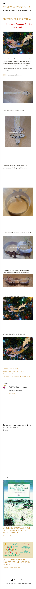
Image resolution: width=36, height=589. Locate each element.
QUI (4, 75)
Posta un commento (15, 567)
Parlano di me (21, 10)
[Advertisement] (18, 454)
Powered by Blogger (19, 579)
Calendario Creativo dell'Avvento (12, 374)
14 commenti (13, 535)
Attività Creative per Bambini (15, 371)
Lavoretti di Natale (8, 376)
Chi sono (11, 10)
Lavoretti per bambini (20, 376)
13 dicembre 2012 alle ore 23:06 (18, 388)
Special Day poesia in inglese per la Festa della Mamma (17, 562)
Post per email (14, 368)
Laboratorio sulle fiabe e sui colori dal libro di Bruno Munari (16, 530)
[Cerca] (32, 3)
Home (5, 10)
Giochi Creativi (26, 374)
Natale (23, 59)
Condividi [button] (5, 368)
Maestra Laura (13, 386)
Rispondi (12, 393)
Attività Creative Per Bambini (17, 7)
